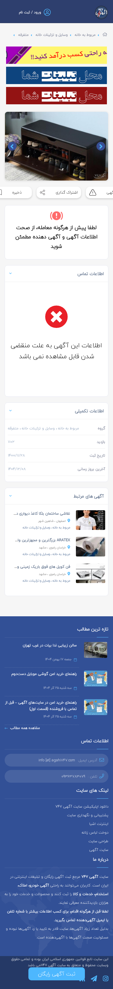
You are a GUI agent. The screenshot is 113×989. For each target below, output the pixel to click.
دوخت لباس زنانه (95, 832)
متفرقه (23, 35)
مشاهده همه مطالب (25, 728)
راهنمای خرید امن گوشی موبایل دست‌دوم (44, 674)
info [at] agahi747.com (57, 760)
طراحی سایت (98, 841)
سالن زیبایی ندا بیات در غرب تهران (50, 645)
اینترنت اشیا (98, 824)
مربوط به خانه (85, 35)
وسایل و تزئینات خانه (52, 35)
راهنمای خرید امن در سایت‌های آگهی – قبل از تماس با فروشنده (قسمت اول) (41, 705)
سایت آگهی (98, 850)
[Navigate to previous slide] (100, 146)
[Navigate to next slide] (12, 146)
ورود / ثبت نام (30, 12)
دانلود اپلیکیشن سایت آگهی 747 (81, 806)
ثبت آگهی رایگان (56, 973)
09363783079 (73, 776)
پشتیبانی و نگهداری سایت (87, 815)
